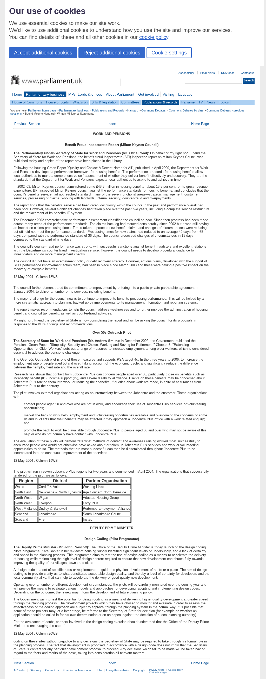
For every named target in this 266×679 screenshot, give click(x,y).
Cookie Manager (158, 672)
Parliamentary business (45, 94)
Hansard (132, 110)
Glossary (35, 670)
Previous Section (27, 124)
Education (186, 94)
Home (17, 94)
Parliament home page (42, 110)
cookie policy (153, 37)
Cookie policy (175, 670)
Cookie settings (169, 52)
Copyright (139, 670)
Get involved (148, 94)
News (211, 102)
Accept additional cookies (43, 52)
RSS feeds (228, 72)
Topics (224, 102)
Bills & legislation (104, 102)
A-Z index (20, 670)
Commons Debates (153, 110)
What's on (80, 102)
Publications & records (160, 102)
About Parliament (120, 94)
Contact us (248, 72)
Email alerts (207, 72)
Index (112, 124)
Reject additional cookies (111, 52)
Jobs (99, 670)
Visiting (168, 94)
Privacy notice (156, 670)
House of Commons (27, 102)
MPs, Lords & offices (85, 94)
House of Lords (57, 102)
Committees (130, 102)
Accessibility (186, 72)
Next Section (24, 663)
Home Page (200, 124)
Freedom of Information (77, 670)
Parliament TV (192, 102)
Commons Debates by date (186, 110)
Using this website (117, 670)
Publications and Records (108, 110)
